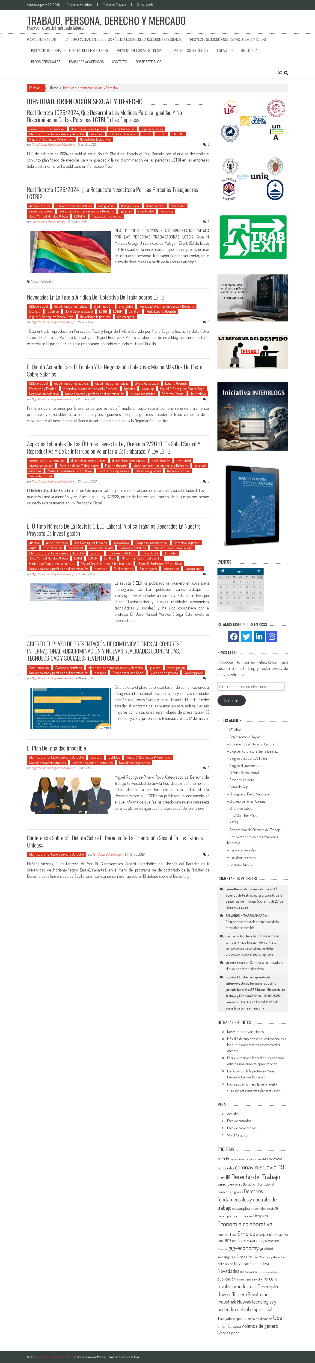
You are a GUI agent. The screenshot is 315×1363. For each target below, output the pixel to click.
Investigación (176, 667)
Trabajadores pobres (232, 1318)
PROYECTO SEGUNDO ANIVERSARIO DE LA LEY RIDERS (228, 39)
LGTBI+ (161, 134)
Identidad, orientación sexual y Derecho (56, 134)
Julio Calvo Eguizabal (122, 134)
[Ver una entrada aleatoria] (280, 72)
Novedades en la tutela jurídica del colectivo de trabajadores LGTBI (96, 296)
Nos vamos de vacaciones (245, 1031)
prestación (251, 1272)
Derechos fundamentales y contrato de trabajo (247, 1199)
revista (257, 1279)
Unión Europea (229, 1326)
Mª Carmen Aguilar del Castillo (141, 558)
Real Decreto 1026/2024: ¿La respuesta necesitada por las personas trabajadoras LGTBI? (112, 193)
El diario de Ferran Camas (247, 801)
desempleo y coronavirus (235, 1216)
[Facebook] (233, 636)
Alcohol (34, 543)
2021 (224, 609)
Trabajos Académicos (86, 61)
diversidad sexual (122, 129)
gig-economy (243, 1247)
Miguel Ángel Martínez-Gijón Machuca (106, 563)
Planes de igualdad (148, 471)
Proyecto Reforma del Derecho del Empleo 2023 (69, 50)
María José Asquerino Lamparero (51, 563)
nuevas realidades (143, 394)
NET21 (233, 822)
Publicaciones (123, 568)
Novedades (228, 1270)
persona (100, 673)
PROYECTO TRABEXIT (41, 39)
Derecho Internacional (258, 1184)
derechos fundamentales (47, 129)
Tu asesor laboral (241, 864)
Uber (278, 1317)
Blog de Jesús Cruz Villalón (248, 758)
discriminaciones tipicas (87, 129)
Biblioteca (249, 50)
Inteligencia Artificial (121, 553)
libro (256, 1257)
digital (33, 548)
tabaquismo (193, 568)
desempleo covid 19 (264, 1208)
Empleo (246, 1233)
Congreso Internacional (151, 543)
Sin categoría (145, 4)
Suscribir (231, 700)
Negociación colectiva (106, 216)
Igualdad (126, 211)
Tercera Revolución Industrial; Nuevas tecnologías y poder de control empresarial (246, 1301)
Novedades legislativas (95, 139)
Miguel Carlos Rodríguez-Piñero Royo (53, 144)
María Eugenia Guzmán (161, 311)
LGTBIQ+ (178, 134)
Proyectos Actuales (114, 4)
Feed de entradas (239, 1121)
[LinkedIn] (259, 636)
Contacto (119, 61)
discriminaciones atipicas (71, 383)
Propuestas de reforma (268, 1272)
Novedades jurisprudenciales (92, 762)
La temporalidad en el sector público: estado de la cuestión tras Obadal (123, 39)
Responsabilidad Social (128, 673)
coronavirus (248, 1167)
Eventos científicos (132, 548)
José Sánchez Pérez (243, 815)
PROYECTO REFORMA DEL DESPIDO (141, 50)
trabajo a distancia (260, 1318)
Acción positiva (39, 206)
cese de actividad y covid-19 (249, 1159)
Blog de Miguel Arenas (244, 765)
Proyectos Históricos (79, 4)
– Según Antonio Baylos (243, 737)
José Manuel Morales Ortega (48, 216)
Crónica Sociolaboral (244, 772)
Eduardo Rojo (239, 787)
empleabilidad (227, 1234)
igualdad (46, 281)
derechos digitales (230, 1192)
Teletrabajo (198, 394)
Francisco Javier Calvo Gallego (172, 548)
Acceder (233, 1113)
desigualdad (106, 206)
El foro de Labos (240, 808)
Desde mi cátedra (242, 779)
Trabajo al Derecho (242, 850)
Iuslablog (225, 50)
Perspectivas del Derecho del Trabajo (255, 829)
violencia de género (260, 1325)
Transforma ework (242, 857)
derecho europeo (229, 1184)
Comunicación (39, 667)
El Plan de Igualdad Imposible (56, 747)
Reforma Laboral (173, 394)
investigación (227, 1256)
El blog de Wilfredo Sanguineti (250, 794)
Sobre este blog (148, 61)
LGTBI (146, 134)
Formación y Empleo (42, 388)
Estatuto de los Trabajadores (79, 465)
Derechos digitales (186, 543)
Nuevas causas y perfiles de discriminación (94, 394)
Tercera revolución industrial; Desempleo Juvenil (248, 1286)
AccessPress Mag (127, 1357)
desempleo (241, 1208)
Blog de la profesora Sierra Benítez (253, 751)
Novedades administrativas (47, 762)
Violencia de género (164, 673)
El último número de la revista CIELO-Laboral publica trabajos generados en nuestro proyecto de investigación (114, 529)
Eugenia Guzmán (152, 129)
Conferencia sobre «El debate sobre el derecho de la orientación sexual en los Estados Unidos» (115, 841)
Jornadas (170, 553)
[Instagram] (271, 636)
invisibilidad (146, 211)
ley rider (245, 1256)
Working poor (193, 673)
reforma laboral (244, 1279)
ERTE (220, 1240)
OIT (242, 1272)
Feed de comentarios (241, 1128)
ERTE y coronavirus (267, 1240)
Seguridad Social (40, 476)
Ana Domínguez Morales (90, 543)
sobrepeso (171, 568)
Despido (260, 1216)
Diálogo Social (130, 206)
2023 (257, 609)
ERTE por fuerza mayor (240, 1240)
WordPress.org (237, 1135)
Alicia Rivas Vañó (57, 543)
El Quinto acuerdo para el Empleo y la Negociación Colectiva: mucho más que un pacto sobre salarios (114, 370)
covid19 (224, 1177)
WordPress (98, 1357)
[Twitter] (246, 636)
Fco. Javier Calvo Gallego (107, 854)
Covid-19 (273, 1167)
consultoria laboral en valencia (247, 889)
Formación (222, 1249)
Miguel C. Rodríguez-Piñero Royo (51, 139)
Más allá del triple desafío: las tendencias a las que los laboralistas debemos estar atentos (256, 1044)
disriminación (155, 206)
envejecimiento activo (272, 1234)
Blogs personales (45, 61)
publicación (226, 1278)
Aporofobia (121, 543)
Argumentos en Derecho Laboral (252, 744)
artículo (223, 1158)
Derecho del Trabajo (255, 1176)
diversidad (178, 206)
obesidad (101, 568)
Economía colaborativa (244, 1224)
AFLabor (235, 729)
